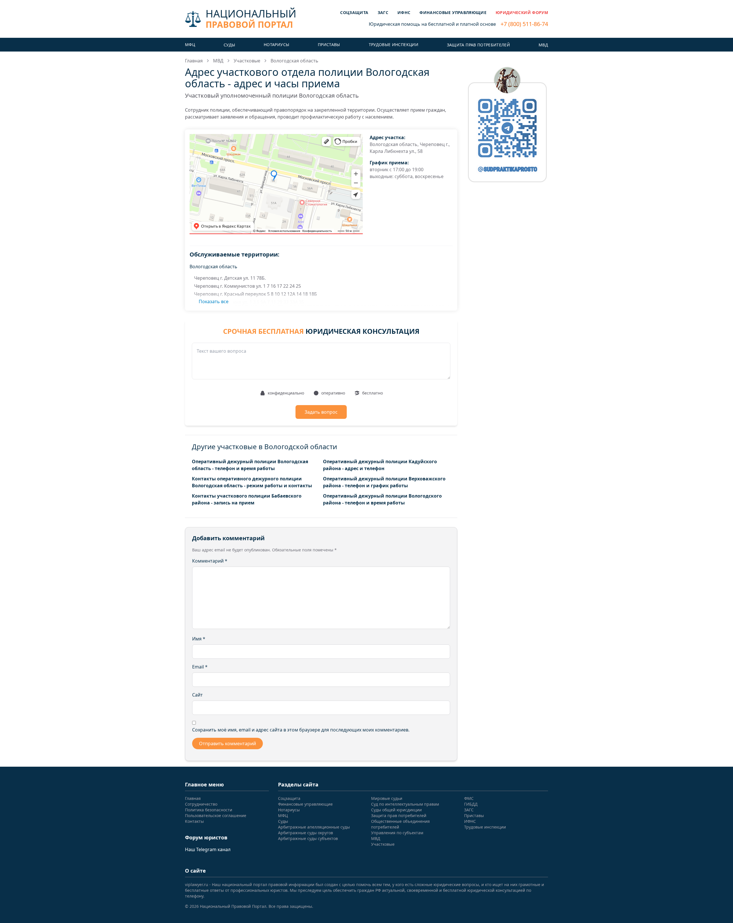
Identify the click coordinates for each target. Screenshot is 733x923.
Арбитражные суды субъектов (308, 838)
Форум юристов (206, 837)
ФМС (469, 798)
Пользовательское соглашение (215, 815)
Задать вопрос (321, 412)
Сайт (197, 695)
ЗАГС (383, 12)
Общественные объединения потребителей (400, 824)
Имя (198, 639)
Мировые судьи (386, 798)
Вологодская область (294, 61)
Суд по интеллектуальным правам (405, 804)
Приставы (329, 44)
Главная (194, 61)
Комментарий (209, 561)
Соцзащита (354, 12)
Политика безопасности (208, 809)
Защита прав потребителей (478, 45)
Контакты (194, 821)
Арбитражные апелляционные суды (314, 827)
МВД (543, 45)
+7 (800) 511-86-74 (524, 24)
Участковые (247, 61)
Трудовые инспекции (393, 44)
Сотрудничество (201, 804)
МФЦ (190, 44)
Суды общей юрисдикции (396, 809)
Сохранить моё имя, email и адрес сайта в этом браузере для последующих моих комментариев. (300, 730)
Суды (229, 45)
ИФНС (403, 12)
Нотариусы (276, 44)
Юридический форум (522, 12)
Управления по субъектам (397, 832)
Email (200, 667)
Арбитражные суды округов (305, 832)
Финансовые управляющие (452, 12)
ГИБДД (471, 804)
